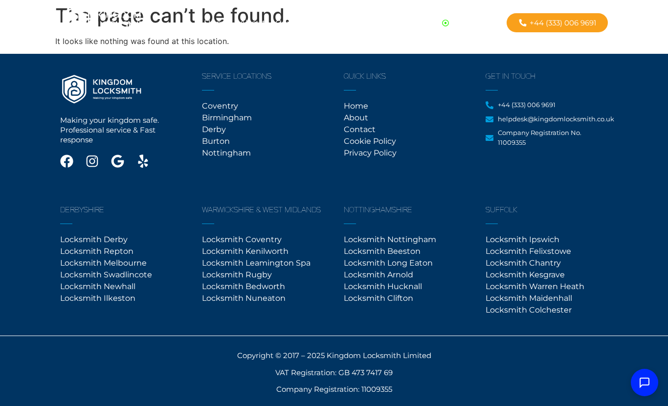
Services (335, 23)
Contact (292, 23)
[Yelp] (143, 161)
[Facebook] (66, 161)
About (253, 23)
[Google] (117, 161)
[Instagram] (92, 161)
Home (217, 23)
